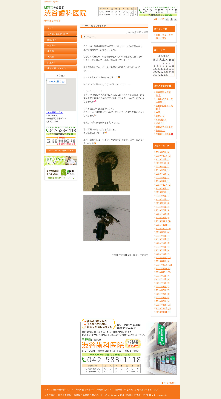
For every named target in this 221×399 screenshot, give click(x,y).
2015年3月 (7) (162, 254)
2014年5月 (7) (162, 290)
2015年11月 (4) (163, 225)
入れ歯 (108, 389)
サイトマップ (151, 389)
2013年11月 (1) (163, 312)
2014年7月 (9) (162, 283)
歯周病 (100, 389)
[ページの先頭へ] (171, 383)
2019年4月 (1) (162, 166)
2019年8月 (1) (162, 159)
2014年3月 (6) (162, 297)
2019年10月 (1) (163, 156)
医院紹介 (80, 389)
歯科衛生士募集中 (164, 127)
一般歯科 (90, 389)
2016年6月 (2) (162, 199)
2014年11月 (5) (163, 268)
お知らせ (160, 116)
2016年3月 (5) (162, 210)
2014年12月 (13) (164, 265)
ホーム (47, 389)
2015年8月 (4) (162, 235)
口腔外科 (118, 389)
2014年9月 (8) (162, 276)
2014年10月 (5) (163, 272)
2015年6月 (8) (162, 243)
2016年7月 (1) (162, 195)
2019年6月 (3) (162, 163)
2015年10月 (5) (163, 228)
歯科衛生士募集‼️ (164, 134)
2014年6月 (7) (162, 286)
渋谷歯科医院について (63, 389)
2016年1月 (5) (162, 217)
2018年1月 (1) (162, 181)
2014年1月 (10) (163, 305)
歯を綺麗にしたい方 (133, 389)
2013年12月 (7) (163, 308)
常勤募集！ (161, 119)
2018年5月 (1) (162, 177)
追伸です (160, 123)
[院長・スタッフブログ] (60, 165)
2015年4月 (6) (162, 250)
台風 (158, 112)
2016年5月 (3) (162, 203)
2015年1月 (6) (162, 261)
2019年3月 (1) (162, 170)
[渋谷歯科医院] (60, 180)
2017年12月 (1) (163, 185)
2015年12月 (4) (163, 221)
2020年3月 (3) (162, 152)
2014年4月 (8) (162, 294)
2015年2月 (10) (163, 257)
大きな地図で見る (54, 112)
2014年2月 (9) (162, 301)
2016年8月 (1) (162, 192)
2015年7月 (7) (162, 239)
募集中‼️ (160, 130)
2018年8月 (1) (162, 174)
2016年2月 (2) (162, 214)
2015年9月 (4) (162, 232)
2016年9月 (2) (162, 188)
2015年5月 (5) (162, 246)
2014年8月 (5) (162, 279)
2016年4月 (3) (162, 206)
